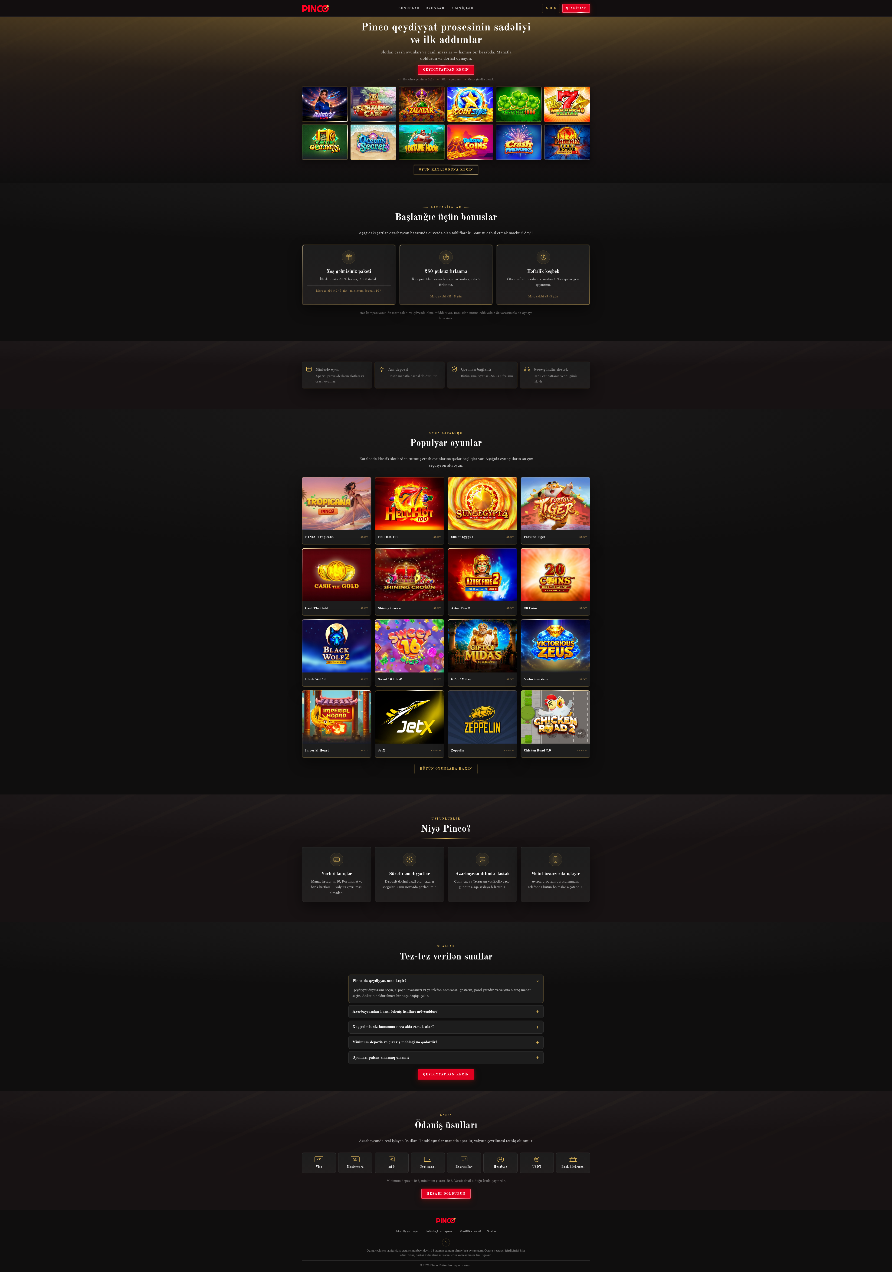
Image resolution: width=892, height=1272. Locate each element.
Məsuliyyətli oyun (408, 1231)
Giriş (551, 8)
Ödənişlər (461, 8)
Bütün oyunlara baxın (446, 768)
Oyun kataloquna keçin (446, 169)
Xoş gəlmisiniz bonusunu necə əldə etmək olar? (393, 1027)
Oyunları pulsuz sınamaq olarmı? (381, 1058)
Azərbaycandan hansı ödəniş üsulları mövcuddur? (395, 1012)
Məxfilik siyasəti (470, 1231)
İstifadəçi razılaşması (439, 1231)
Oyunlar (435, 8)
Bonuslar (409, 8)
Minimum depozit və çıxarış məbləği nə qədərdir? (394, 1042)
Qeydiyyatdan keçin (446, 69)
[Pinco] (315, 8)
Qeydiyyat (576, 8)
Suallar (491, 1231)
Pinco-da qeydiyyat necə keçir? (379, 981)
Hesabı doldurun (446, 1193)
